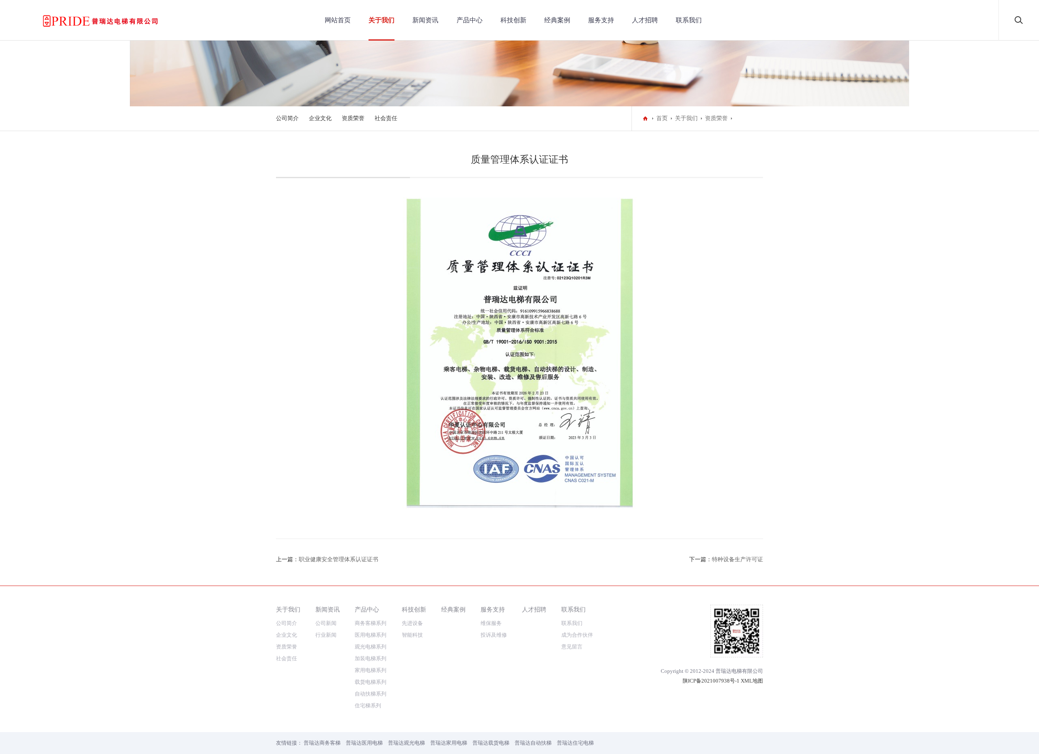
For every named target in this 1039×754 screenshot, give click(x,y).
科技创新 (513, 20)
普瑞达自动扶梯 (533, 743)
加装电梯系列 (370, 658)
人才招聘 (645, 20)
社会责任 (386, 118)
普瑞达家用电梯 (448, 743)
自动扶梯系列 (370, 694)
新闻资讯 (425, 20)
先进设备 (412, 623)
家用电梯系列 (370, 670)
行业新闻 (325, 635)
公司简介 (287, 118)
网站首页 (338, 20)
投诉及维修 (494, 635)
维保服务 (491, 623)
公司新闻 (325, 623)
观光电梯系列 (370, 647)
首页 (662, 118)
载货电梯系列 (370, 682)
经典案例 (557, 20)
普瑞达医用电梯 (364, 743)
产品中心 (470, 20)
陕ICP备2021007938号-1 (711, 681)
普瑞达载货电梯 (490, 743)
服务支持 (601, 20)
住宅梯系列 (368, 705)
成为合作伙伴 (577, 635)
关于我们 (381, 20)
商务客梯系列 (370, 623)
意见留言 (571, 647)
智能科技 (412, 635)
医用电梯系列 (370, 635)
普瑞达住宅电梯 (575, 743)
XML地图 (752, 681)
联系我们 (689, 20)
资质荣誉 (353, 118)
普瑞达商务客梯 (322, 743)
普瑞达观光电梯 (406, 743)
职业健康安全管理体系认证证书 (338, 559)
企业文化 (320, 118)
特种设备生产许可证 (737, 559)
